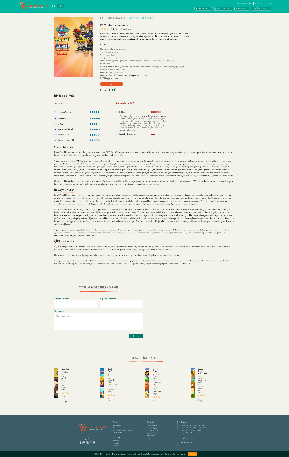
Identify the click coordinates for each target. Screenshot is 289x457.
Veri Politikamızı (165, 454)
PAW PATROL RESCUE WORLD (141, 18)
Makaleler (116, 443)
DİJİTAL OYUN (120, 18)
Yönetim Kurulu (152, 428)
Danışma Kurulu (152, 425)
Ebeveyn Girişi (245, 3)
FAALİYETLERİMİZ (260, 8)
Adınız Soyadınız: (61, 299)
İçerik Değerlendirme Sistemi (123, 430)
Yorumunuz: (59, 311)
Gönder (136, 336)
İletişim (149, 438)
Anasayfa (116, 422)
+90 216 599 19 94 (187, 442)
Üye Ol (259, 3)
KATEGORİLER (202, 8)
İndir (110, 84)
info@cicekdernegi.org (188, 438)
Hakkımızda (117, 425)
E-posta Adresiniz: (108, 299)
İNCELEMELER (106, 18)
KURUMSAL (241, 8)
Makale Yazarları (152, 433)
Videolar (116, 445)
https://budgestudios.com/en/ (136, 75)
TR (60, 6)
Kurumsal (150, 422)
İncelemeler (117, 440)
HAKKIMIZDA (223, 8)
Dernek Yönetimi (152, 430)
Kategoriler (117, 437)
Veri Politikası (151, 435)
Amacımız (116, 428)
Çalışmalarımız (118, 432)
